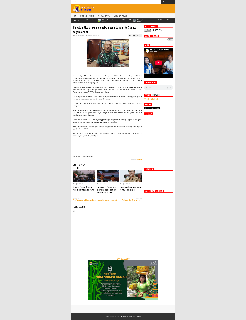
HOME (74, 16)
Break (76, 21)
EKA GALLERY (123, 259)
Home (74, 1)
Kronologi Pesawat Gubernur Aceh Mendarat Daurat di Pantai (83, 188)
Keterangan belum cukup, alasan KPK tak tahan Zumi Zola (130, 188)
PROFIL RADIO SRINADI (87, 16)
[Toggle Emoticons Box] (74, 211)
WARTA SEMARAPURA (104, 16)
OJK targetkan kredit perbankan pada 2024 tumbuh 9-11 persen (89, 20)
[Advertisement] (140, 8)
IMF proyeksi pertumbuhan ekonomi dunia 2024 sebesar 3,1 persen (126, 20)
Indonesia (82, 35)
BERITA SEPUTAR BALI (120, 16)
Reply (75, 35)
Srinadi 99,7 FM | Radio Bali (120, 316)
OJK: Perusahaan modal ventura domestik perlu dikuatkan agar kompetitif (95, 200)
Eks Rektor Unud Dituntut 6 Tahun (132, 200)
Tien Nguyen (137, 316)
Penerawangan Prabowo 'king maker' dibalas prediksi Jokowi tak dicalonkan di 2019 (106, 190)
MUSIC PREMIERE (151, 99)
